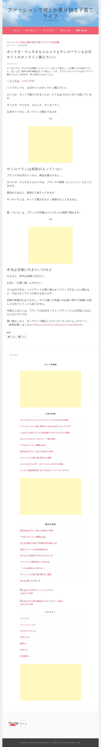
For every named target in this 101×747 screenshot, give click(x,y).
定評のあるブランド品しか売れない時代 (36, 451)
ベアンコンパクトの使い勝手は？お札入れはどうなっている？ (46, 426)
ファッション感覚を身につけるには (34, 562)
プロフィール (64, 30)
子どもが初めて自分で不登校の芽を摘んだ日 (38, 543)
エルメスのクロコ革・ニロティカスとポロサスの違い (42, 464)
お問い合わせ (81, 30)
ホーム (17, 30)
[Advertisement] (50, 144)
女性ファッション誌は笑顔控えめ (34, 549)
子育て (23, 637)
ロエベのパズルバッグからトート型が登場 (37, 439)
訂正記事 (23, 656)
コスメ (23, 618)
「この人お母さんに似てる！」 (33, 568)
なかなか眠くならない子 (30, 581)
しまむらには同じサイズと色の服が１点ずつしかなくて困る (45, 432)
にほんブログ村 (26, 593)
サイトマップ (48, 30)
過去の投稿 (13, 355)
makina (25, 80)
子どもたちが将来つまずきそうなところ (36, 555)
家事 (22, 643)
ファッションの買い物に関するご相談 (35, 458)
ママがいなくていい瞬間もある (33, 445)
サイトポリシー (31, 30)
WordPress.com (73, 743)
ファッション (25, 625)
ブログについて (26, 631)
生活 (22, 650)
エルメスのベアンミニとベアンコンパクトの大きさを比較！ (45, 420)
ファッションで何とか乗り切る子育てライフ (50, 12)
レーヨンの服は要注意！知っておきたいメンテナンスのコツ (45, 470)
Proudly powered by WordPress (35, 743)
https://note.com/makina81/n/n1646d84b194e (58, 324)
